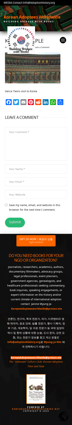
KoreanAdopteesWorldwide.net (36, 409)
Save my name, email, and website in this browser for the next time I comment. (34, 207)
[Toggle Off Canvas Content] (63, 40)
